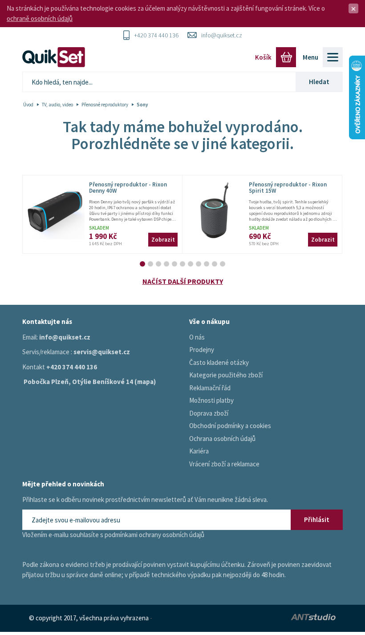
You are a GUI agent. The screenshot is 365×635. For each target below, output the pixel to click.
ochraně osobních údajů (40, 18)
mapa (145, 381)
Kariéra (199, 451)
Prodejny (201, 349)
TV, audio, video (57, 104)
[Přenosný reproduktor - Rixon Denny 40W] (56, 210)
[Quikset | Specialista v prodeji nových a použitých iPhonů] (55, 57)
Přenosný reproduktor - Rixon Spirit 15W (288, 187)
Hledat (319, 81)
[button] (142, 264)
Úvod (28, 104)
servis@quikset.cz (101, 352)
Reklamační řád (210, 388)
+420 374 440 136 (156, 35)
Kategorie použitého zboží (226, 375)
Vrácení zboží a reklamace (224, 464)
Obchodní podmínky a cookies (230, 425)
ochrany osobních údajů (171, 534)
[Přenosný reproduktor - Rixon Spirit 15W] (215, 210)
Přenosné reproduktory (104, 104)
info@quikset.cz (221, 35)
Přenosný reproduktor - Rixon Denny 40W (128, 187)
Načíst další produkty (182, 281)
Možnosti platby (211, 400)
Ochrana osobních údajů (222, 438)
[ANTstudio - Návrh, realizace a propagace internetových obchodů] (294, 618)
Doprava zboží (208, 413)
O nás (197, 337)
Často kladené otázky (219, 362)
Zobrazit (163, 239)
